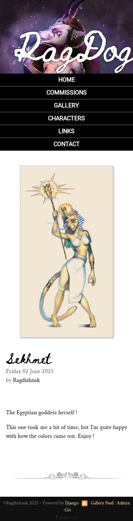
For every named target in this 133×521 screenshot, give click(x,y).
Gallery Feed (102, 503)
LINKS (66, 131)
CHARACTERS (66, 118)
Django (71, 503)
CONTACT (67, 144)
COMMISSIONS (67, 92)
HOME (66, 79)
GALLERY (66, 105)
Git (68, 510)
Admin (123, 503)
